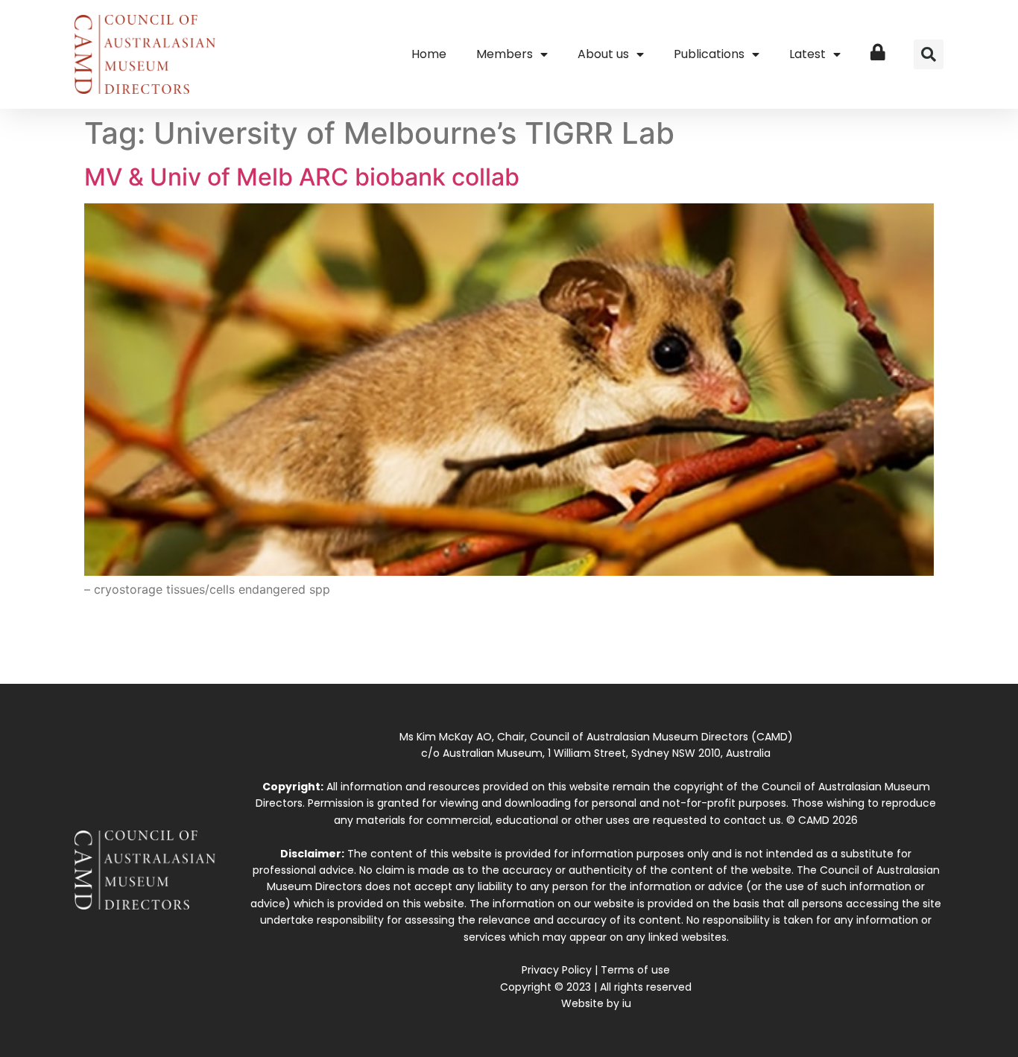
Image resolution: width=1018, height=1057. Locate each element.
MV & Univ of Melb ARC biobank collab (301, 176)
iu (626, 1003)
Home (428, 54)
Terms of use (635, 969)
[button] (928, 54)
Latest (807, 54)
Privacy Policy (557, 969)
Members (504, 54)
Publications (709, 54)
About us (603, 54)
